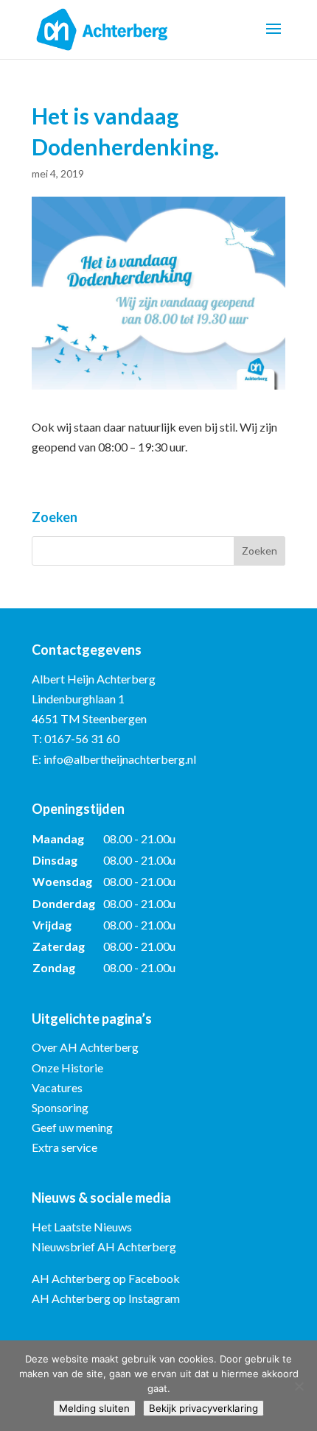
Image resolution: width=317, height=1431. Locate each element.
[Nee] (298, 1386)
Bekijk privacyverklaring (203, 1408)
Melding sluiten (94, 1408)
